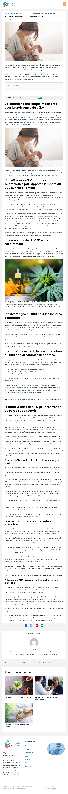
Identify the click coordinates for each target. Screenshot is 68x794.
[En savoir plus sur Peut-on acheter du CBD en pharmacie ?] (49, 686)
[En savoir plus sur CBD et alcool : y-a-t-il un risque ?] (19, 686)
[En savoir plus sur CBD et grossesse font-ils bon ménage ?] (19, 713)
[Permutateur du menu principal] (64, 4)
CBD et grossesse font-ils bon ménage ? (17, 725)
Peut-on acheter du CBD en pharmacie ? (46, 698)
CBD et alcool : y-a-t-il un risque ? (18, 697)
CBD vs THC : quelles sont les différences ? (52, 663)
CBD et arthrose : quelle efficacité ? (13, 663)
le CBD (40, 98)
